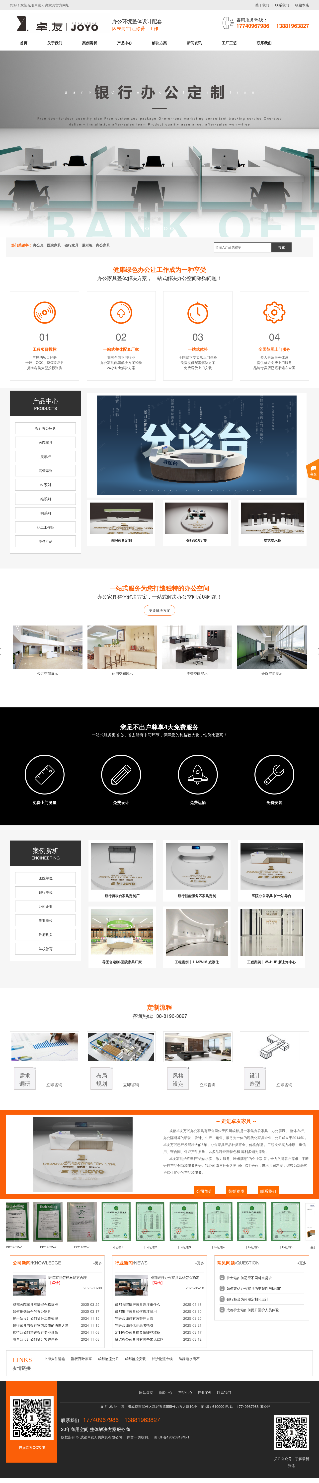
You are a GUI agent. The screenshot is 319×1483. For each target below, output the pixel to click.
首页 (23, 43)
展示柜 (45, 456)
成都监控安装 (135, 1358)
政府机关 (46, 934)
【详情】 (55, 1282)
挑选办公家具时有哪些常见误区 (139, 1339)
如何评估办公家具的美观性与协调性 (254, 1288)
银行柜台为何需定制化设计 (247, 1299)
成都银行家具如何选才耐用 (136, 1311)
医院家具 (46, 442)
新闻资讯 (194, 43)
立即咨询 (54, 1084)
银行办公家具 (45, 428)
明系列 (45, 513)
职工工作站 (45, 527)
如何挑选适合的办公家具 (32, 1311)
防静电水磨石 (189, 1358)
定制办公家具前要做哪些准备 (137, 1332)
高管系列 (46, 470)
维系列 (45, 498)
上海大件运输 (54, 1358)
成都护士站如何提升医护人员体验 (253, 1309)
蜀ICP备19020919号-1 (171, 1436)
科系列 (45, 484)
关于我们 (262, 4)
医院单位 (46, 877)
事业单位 (46, 920)
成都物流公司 (108, 1358)
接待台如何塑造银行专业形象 (35, 1332)
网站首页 (146, 1392)
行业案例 (205, 1392)
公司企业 (46, 906)
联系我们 (282, 4)
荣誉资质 (236, 1191)
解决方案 (159, 43)
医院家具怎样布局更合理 (67, 1277)
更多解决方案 (159, 610)
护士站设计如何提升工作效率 (35, 1318)
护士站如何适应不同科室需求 (249, 1277)
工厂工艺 (229, 43)
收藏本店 (302, 4)
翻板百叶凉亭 (81, 1358)
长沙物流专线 (162, 1358)
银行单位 (46, 892)
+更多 (97, 1262)
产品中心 (124, 43)
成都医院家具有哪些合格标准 (35, 1304)
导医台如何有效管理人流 (134, 1318)
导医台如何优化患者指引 (134, 1325)
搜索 (281, 247)
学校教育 (46, 948)
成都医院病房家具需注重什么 (137, 1304)
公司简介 (204, 1191)
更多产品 (46, 541)
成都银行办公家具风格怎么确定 (175, 1277)
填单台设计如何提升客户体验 (35, 1339)
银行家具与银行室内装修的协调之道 (41, 1325)
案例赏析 (89, 43)
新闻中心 (165, 1392)
